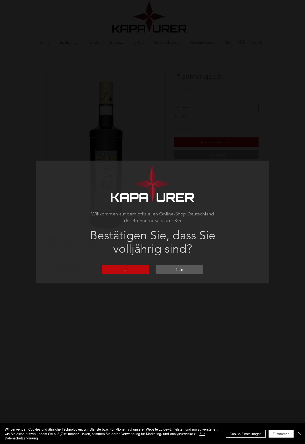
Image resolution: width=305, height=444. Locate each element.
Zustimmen (281, 433)
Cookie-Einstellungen (246, 433)
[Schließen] (299, 433)
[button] (125, 269)
